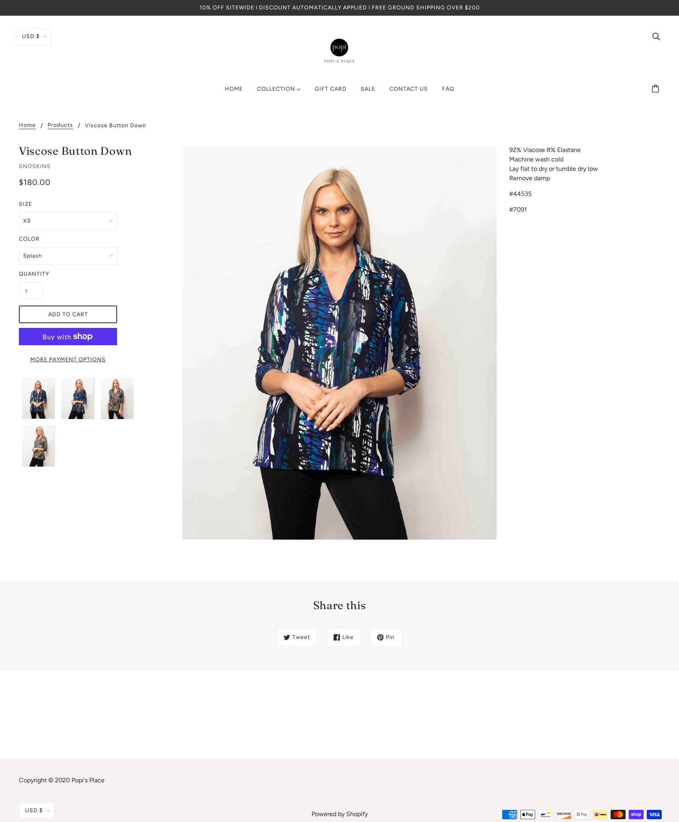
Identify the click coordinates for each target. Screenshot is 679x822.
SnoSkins (35, 166)
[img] (656, 36)
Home (27, 125)
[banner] (339, 50)
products (60, 125)
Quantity (30, 274)
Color (29, 239)
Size (25, 204)
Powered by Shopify (340, 814)
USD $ (31, 36)
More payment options (68, 359)
